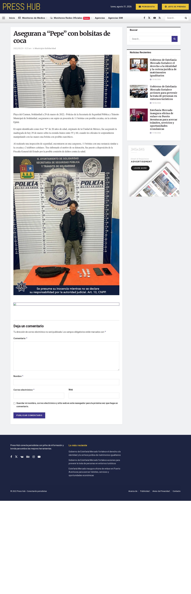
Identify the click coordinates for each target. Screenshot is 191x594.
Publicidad (145, 491)
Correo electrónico (24, 389)
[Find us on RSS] (160, 18)
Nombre (18, 376)
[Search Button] (186, 18)
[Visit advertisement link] (66, 309)
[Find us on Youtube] (154, 18)
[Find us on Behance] (28, 457)
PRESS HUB (21, 6)
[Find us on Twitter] (149, 18)
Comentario (20, 338)
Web (71, 389)
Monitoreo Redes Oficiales (71, 18)
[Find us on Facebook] (144, 18)
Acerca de (132, 491)
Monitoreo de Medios (33, 18)
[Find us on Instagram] (34, 457)
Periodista (148, 6)
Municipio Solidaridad (45, 48)
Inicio (12, 18)
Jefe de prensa (176, 6)
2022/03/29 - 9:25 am (22, 48)
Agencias (100, 18)
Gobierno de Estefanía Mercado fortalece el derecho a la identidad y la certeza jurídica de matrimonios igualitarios (95, 453)
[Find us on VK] (22, 457)
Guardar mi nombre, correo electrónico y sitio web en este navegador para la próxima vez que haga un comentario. (67, 405)
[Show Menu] (3, 18)
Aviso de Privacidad (161, 491)
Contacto (177, 491)
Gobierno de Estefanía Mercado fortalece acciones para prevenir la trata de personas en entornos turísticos (163, 93)
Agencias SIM (115, 18)
